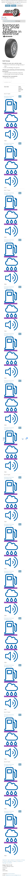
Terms (4, 861)
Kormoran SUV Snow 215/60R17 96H (9, 193)
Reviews (18, 860)
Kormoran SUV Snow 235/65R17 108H (9, 381)
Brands (8, 21)
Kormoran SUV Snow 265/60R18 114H (9, 665)
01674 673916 (11, 873)
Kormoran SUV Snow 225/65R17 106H (9, 334)
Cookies (14, 861)
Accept (7, 5)
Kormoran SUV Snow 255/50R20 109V (9, 765)
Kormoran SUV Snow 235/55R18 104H (9, 572)
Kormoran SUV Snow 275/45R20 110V (9, 812)
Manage (20, 5)
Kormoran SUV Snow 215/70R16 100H (9, 144)
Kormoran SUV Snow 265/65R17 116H (9, 428)
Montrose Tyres (6, 860)
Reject (13, 5)
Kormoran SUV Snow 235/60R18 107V (9, 618)
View (20, 96)
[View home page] (11, 12)
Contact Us (20, 861)
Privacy (23, 860)
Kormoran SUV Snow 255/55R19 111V (9, 715)
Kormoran (12, 21)
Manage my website (7, 863)
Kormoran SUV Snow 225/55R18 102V (9, 478)
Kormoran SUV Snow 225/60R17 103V (9, 287)
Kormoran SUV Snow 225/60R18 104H (9, 525)
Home (5, 21)
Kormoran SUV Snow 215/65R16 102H (9, 97)
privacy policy (18, 3)
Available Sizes (7, 82)
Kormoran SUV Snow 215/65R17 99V (9, 240)
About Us (13, 860)
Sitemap (9, 861)
